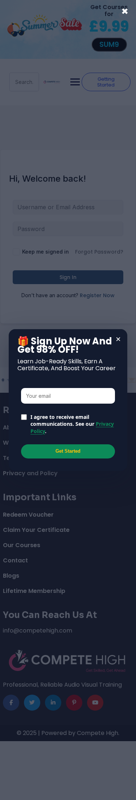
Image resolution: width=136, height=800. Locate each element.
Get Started (68, 451)
